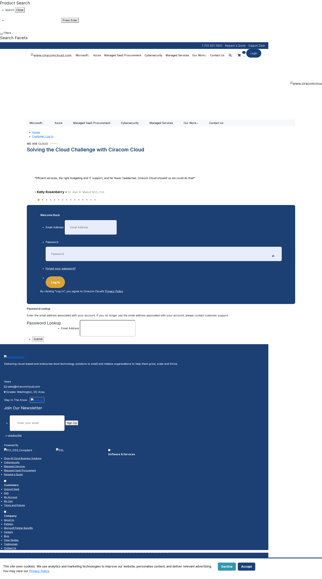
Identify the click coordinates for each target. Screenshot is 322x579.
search (9, 10)
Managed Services (177, 55)
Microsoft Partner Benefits (18, 528)
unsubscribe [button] (15, 435)
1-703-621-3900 (212, 45)
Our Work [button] (198, 55)
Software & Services (121, 454)
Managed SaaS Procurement (122, 55)
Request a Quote (235, 45)
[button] (39, 202)
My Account (10, 497)
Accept (246, 566)
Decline (226, 566)
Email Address (55, 227)
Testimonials (11, 544)
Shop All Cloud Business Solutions (22, 458)
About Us (9, 520)
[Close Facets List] (1, 33)
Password (52, 242)
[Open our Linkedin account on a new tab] (37, 400)
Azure (97, 55)
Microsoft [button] (82, 55)
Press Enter (70, 20)
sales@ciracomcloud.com (24, 386)
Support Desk (256, 45)
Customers (11, 485)
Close (19, 10)
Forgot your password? (61, 268)
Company (10, 516)
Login (253, 53)
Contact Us (217, 55)
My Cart (8, 501)
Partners (8, 524)
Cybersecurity (153, 55)
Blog (6, 536)
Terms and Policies (14, 505)
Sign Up (72, 423)
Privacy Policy (114, 291)
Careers (8, 532)
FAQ (6, 493)
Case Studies (11, 540)
